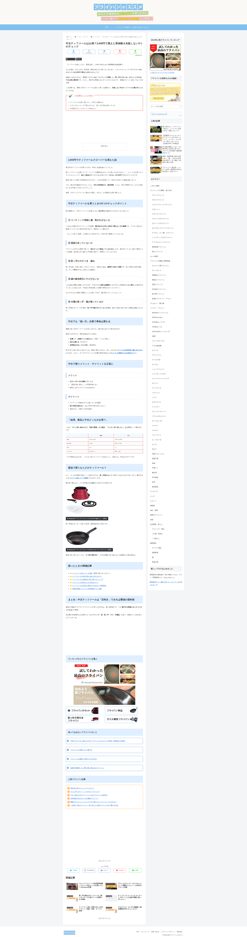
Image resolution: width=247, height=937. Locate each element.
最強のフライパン (156, 515)
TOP (137, 931)
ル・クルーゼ (156, 440)
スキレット (156, 209)
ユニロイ (155, 430)
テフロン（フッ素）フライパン (163, 233)
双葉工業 (155, 458)
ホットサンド (156, 270)
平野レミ (155, 468)
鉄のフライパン (157, 251)
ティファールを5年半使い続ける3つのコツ (87, 576)
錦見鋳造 (155, 487)
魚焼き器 (155, 562)
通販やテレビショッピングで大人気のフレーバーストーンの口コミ (93, 802)
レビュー (153, 501)
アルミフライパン (158, 195)
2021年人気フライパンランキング (82, 788)
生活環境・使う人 (156, 524)
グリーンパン (156, 355)
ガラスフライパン (158, 200)
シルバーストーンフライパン (162, 204)
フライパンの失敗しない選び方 (81, 750)
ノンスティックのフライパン (162, 237)
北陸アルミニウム (158, 454)
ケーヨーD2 (156, 360)
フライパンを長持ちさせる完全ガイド (85, 582)
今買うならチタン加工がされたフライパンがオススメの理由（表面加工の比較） (98, 741)
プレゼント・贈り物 (157, 303)
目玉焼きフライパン (159, 289)
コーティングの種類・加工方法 (161, 190)
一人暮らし (156, 538)
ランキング (154, 491)
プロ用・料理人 (157, 534)
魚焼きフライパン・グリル (161, 298)
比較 (151, 519)
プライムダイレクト (159, 416)
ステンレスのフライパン (160, 218)
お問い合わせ (155, 931)
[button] (180, 106)
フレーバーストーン (159, 411)
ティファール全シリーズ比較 (82, 573)
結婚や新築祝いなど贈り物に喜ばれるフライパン (87, 768)
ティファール (71, 59)
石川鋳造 (155, 477)
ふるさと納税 (154, 186)
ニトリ (154, 397)
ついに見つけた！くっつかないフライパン (85, 791)
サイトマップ (145, 931)
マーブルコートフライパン (161, 242)
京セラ (154, 449)
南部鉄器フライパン (159, 247)
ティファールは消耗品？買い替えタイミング (87, 579)
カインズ (155, 350)
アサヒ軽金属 (156, 345)
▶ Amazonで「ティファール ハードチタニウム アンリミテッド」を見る (89, 549)
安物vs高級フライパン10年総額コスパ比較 (87, 589)
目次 (102, 146)
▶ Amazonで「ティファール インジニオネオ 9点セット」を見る (87, 518)
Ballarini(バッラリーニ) (160, 313)
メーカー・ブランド (157, 308)
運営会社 (179, 931)
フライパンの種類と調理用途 (160, 261)
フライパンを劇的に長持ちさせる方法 (83, 759)
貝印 (153, 482)
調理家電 (155, 552)
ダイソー (155, 383)
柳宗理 (154, 472)
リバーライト (156, 435)
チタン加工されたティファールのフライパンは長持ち (88, 795)
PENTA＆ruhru (157, 317)
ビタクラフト (156, 402)
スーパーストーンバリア (160, 378)
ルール (154, 444)
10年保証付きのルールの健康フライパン (84, 798)
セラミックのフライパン (160, 223)
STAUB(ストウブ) (158, 322)
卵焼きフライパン (158, 280)
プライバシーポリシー (168, 931)
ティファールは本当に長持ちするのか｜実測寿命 (89, 585)
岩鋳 (153, 463)
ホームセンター (157, 421)
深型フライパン (157, 284)
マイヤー (155, 425)
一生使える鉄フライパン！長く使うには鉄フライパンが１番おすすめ (94, 805)
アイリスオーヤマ (158, 341)
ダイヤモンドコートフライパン (163, 228)
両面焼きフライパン (159, 275)
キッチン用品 (156, 548)
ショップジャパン (158, 369)
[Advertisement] (104, 127)
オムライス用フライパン (160, 265)
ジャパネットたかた (159, 374)
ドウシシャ (156, 393)
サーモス (155, 364)
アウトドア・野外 (158, 529)
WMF (154, 336)
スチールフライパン (159, 214)
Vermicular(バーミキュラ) (161, 331)
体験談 (79, 59)
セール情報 (154, 256)
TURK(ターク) (157, 327)
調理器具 (153, 543)
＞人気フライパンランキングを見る (162, 72)
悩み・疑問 (154, 510)
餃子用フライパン (158, 294)
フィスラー (156, 407)
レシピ (152, 496)
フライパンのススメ (159, 114)
